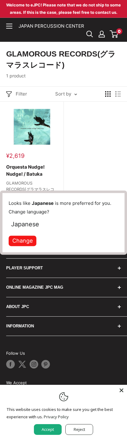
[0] (114, 34)
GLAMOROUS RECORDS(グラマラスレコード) (30, 189)
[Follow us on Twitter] (22, 364)
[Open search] (89, 34)
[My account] (102, 34)
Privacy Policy (56, 417)
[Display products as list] (118, 94)
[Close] (121, 390)
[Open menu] (9, 26)
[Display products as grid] (108, 94)
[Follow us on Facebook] (10, 364)
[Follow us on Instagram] (34, 364)
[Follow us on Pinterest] (45, 364)
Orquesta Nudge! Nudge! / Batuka (25, 170)
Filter (21, 94)
